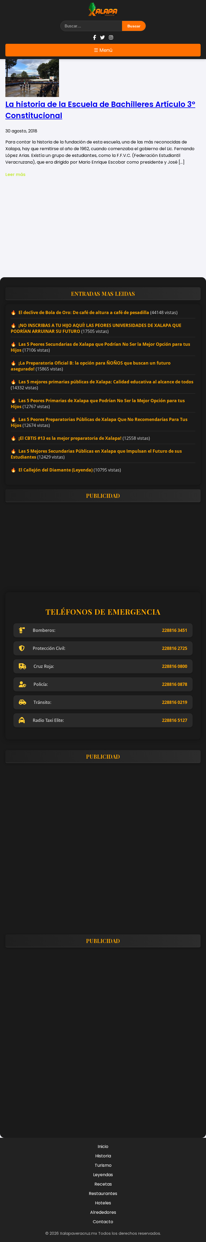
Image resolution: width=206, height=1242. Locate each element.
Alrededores (103, 1212)
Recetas (103, 1184)
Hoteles (103, 1203)
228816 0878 (174, 684)
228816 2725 (174, 648)
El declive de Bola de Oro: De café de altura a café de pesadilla (84, 312)
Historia (103, 1156)
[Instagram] (111, 37)
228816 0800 (174, 666)
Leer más (15, 174)
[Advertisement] (103, 231)
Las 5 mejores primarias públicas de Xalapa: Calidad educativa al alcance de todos (106, 382)
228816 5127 (174, 720)
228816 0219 (174, 702)
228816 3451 (174, 630)
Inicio (103, 1146)
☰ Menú (103, 50)
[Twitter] (102, 37)
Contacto (103, 1222)
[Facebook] (94, 37)
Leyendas (103, 1175)
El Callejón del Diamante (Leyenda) (56, 470)
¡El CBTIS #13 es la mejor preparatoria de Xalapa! (70, 438)
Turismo (103, 1165)
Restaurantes (103, 1193)
